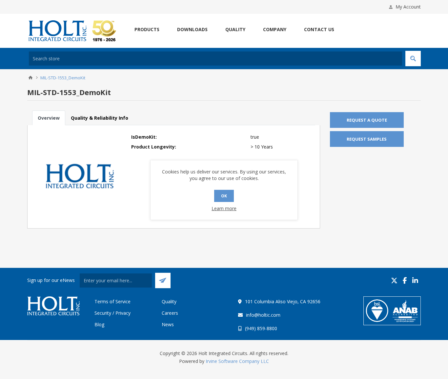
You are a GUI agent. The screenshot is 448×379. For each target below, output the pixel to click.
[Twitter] (394, 280)
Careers (170, 313)
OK (224, 196)
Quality (169, 301)
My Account (408, 7)
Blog (99, 324)
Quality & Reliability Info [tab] (99, 118)
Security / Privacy (112, 313)
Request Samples (367, 139)
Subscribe (163, 280)
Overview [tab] (49, 118)
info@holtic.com (263, 315)
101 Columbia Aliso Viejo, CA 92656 (282, 301)
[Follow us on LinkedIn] (415, 280)
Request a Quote (367, 120)
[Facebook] (405, 280)
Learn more (224, 208)
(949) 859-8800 (261, 328)
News (168, 324)
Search (413, 58)
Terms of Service (112, 301)
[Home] (30, 77)
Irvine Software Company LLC (237, 361)
